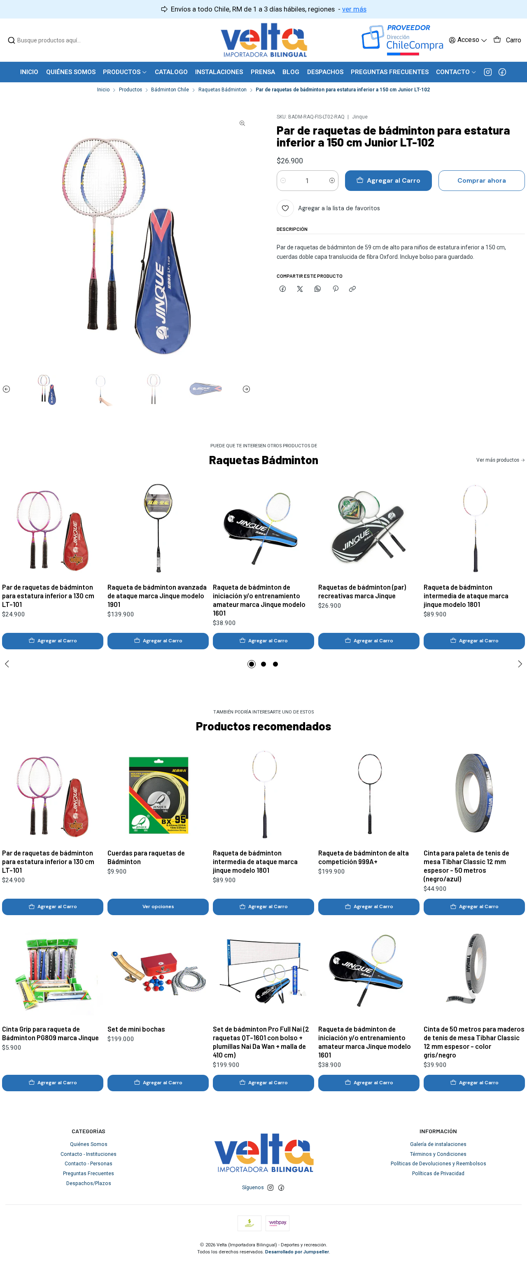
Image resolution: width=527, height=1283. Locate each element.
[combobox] (50, 40)
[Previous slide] (8, 389)
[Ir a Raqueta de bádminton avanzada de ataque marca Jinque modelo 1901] (158, 528)
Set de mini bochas (136, 1029)
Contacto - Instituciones (89, 1154)
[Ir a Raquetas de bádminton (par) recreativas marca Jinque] (369, 528)
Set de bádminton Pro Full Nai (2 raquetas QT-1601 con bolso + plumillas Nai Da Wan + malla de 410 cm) (261, 1042)
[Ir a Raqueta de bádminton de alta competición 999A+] (369, 794)
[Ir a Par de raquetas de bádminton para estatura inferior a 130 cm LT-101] (52, 528)
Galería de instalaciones (438, 1144)
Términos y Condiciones (438, 1154)
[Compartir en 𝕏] (300, 289)
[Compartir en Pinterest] (335, 289)
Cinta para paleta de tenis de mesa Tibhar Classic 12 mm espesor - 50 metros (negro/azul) (466, 865)
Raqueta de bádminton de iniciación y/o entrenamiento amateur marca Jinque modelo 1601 (259, 600)
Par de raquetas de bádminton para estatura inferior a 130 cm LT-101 (48, 595)
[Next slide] (244, 389)
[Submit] (12, 40)
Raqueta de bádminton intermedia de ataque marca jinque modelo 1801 (466, 595)
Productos (130, 90)
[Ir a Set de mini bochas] (158, 970)
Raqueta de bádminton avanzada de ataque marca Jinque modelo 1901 (157, 595)
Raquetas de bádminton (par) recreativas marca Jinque (362, 591)
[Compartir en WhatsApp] (318, 289)
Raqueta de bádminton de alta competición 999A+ (363, 856)
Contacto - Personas (88, 1164)
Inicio (103, 90)
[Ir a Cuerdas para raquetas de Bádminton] (158, 794)
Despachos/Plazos (88, 1183)
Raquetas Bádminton (222, 90)
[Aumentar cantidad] (332, 181)
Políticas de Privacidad (438, 1173)
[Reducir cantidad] (283, 181)
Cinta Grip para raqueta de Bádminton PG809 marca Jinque (50, 1033)
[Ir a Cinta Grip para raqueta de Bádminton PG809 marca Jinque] (52, 970)
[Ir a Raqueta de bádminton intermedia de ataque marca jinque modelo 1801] (474, 528)
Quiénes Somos (88, 1144)
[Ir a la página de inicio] (263, 40)
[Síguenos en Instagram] (487, 72)
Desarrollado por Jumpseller (297, 1252)
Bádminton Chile (170, 90)
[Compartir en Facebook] (283, 289)
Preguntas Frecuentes (88, 1173)
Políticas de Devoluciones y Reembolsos (438, 1164)
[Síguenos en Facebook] (502, 72)
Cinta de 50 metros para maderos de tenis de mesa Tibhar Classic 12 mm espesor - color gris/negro (474, 1042)
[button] (252, 664)
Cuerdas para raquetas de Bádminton (146, 856)
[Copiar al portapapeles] (353, 289)
